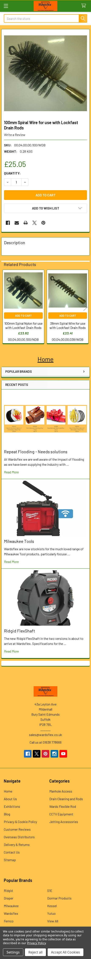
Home (8, 791)
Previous (5, 307)
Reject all (35, 952)
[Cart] (84, 6)
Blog (7, 814)
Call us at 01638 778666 (46, 742)
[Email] (17, 223)
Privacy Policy (36, 943)
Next (85, 307)
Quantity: (12, 173)
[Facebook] (8, 223)
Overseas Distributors (19, 837)
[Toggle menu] (6, 6)
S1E (49, 890)
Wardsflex (11, 913)
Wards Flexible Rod (62, 806)
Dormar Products (59, 898)
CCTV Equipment (61, 814)
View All (52, 921)
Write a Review (14, 135)
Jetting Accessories (63, 822)
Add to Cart (23, 315)
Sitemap (10, 860)
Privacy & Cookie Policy (20, 822)
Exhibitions (12, 806)
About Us (10, 799)
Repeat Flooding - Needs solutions (35, 451)
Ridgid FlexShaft (19, 630)
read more (11, 472)
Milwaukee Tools (19, 541)
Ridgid (8, 890)
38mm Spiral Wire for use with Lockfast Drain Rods (68, 325)
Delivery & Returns (17, 845)
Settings (13, 952)
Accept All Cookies (65, 952)
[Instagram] (54, 754)
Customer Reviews (17, 829)
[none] (45, 73)
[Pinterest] (43, 223)
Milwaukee (11, 906)
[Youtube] (63, 754)
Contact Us (12, 852)
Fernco (9, 921)
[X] (34, 223)
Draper (8, 898)
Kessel (52, 906)
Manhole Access (60, 791)
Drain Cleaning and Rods (66, 799)
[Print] (25, 223)
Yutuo (51, 913)
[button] (45, 359)
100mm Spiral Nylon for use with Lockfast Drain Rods (23, 325)
